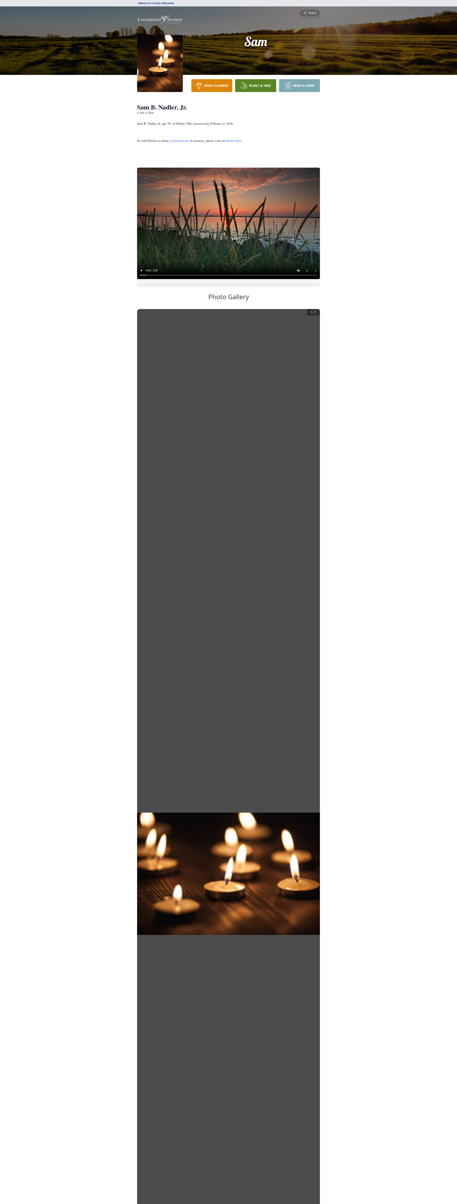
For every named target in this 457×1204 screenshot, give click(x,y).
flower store (233, 140)
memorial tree (180, 140)
